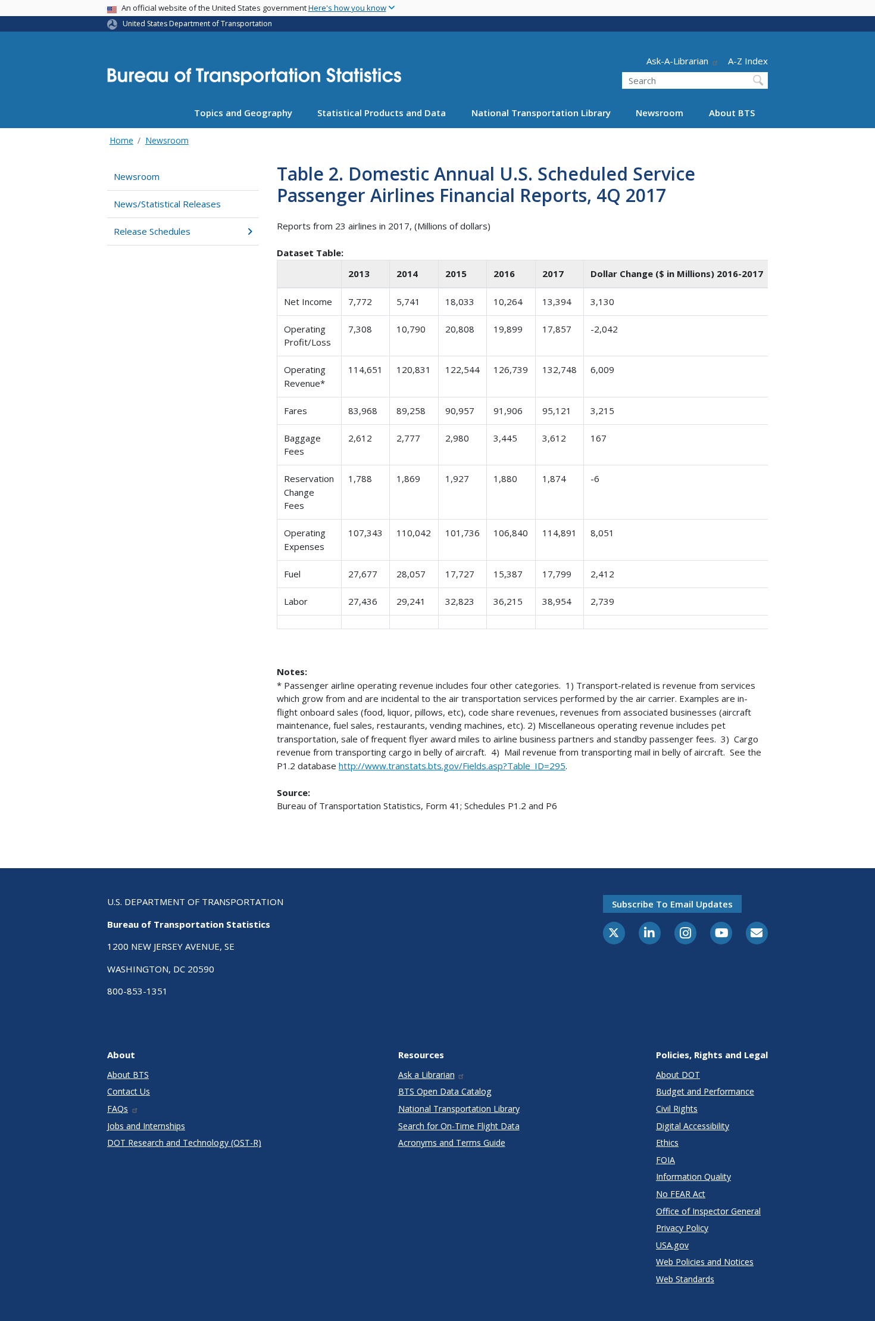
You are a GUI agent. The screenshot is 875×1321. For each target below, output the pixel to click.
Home (121, 140)
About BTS (732, 113)
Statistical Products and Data (381, 113)
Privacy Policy (682, 1227)
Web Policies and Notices (705, 1261)
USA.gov (672, 1245)
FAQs (117, 1108)
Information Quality (693, 1176)
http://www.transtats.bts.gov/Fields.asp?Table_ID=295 (452, 766)
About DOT (678, 1074)
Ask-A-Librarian (677, 61)
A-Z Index (748, 61)
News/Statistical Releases (167, 204)
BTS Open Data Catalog (445, 1091)
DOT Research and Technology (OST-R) (184, 1142)
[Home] (254, 80)
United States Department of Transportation (197, 23)
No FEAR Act (680, 1193)
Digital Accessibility (692, 1126)
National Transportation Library (541, 113)
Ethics (667, 1142)
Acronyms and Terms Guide (451, 1142)
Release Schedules (152, 231)
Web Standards (685, 1279)
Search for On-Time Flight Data (459, 1126)
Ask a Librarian (426, 1074)
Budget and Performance (705, 1091)
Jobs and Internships (146, 1126)
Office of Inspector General (708, 1211)
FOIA (665, 1159)
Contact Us (128, 1091)
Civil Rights (677, 1108)
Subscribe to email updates (672, 904)
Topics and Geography (243, 113)
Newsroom (659, 113)
